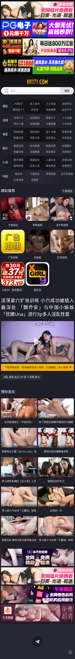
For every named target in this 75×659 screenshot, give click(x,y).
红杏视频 (18, 179)
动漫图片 (67, 145)
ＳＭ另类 (67, 123)
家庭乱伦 (35, 159)
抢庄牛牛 (67, 109)
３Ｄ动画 (67, 117)
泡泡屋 (34, 179)
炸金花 (34, 109)
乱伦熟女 (51, 137)
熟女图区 (51, 151)
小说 (5, 162)
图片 (5, 148)
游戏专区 (67, 103)
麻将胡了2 (18, 109)
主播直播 (51, 123)
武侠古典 (67, 159)
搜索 (67, 90)
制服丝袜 (18, 137)
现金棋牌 (51, 109)
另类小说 (35, 165)
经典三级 (35, 137)
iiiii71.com (37, 81)
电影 (5, 134)
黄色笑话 (51, 165)
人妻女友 (51, 159)
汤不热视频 (67, 173)
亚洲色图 (35, 145)
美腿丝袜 (18, 151)
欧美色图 (51, 145)
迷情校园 (18, 165)
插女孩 (18, 173)
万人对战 (51, 103)
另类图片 (67, 151)
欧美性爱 (67, 131)
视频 (5, 120)
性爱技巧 (67, 165)
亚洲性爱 (18, 131)
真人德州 (35, 103)
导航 (5, 176)
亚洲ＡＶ (18, 117)
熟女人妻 (18, 123)
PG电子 (18, 103)
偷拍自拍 (35, 131)
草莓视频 (51, 173)
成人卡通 (51, 131)
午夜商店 (35, 173)
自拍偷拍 (35, 117)
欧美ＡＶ (51, 117)
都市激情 (18, 159)
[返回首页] (70, 651)
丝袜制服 (35, 123)
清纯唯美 (35, 151)
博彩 (5, 106)
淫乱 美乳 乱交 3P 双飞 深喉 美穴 (21, 377)
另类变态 (67, 137)
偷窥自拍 (18, 145)
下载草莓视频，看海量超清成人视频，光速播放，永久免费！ (37, 367)
